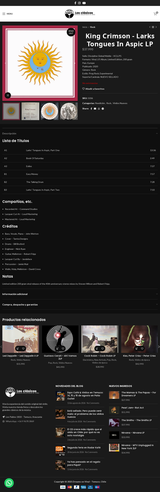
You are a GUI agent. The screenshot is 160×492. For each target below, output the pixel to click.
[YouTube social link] (84, 3)
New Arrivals (100, 360)
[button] (18, 348)
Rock (92, 27)
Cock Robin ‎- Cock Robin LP (99, 355)
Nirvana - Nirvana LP (133, 432)
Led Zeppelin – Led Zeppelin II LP (20, 355)
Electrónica (88, 360)
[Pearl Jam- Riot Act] (114, 410)
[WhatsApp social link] (99, 109)
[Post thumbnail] (60, 398)
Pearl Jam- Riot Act (133, 407)
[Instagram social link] (79, 3)
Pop (50, 363)
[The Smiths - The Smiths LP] (114, 422)
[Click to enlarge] (8, 95)
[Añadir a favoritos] (23, 348)
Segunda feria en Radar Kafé (83, 447)
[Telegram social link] (103, 109)
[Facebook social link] (75, 3)
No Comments (93, 403)
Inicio (85, 27)
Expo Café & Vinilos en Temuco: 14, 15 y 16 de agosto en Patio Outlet (85, 395)
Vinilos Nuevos (120, 103)
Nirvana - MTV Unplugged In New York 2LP (138, 447)
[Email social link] (95, 109)
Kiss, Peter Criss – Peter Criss (139, 355)
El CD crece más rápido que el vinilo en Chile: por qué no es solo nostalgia (84, 432)
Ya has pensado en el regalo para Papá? (83, 463)
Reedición (100, 103)
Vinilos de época (99, 362)
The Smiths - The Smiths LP (137, 420)
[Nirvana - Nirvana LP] (114, 435)
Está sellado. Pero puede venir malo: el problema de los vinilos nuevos (85, 413)
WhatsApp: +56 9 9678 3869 (20, 421)
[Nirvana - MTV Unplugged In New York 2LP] (114, 449)
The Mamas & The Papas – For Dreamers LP (139, 394)
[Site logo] (80, 13)
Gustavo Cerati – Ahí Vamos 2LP (60, 357)
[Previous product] (149, 27)
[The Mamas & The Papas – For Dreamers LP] (114, 396)
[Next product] (156, 27)
